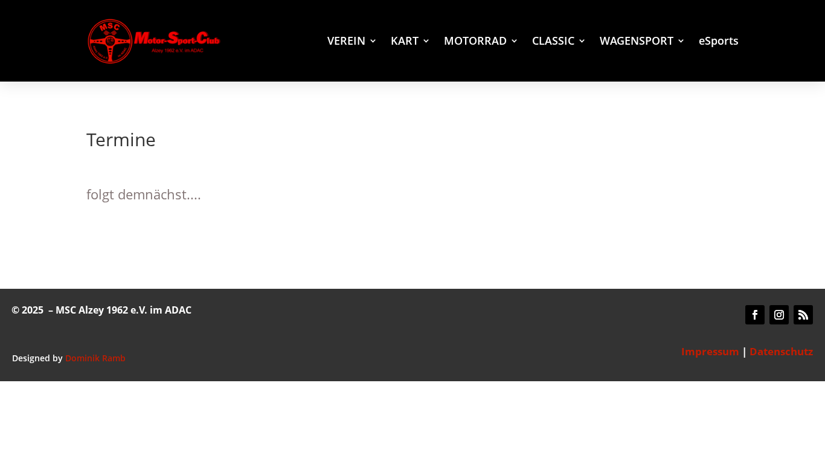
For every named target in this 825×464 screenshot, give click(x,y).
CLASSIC (553, 42)
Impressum (710, 351)
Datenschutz (781, 351)
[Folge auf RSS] (803, 314)
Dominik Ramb (95, 358)
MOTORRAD (475, 42)
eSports (719, 42)
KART (405, 42)
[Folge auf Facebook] (755, 314)
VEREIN (346, 42)
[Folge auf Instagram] (779, 314)
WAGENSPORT (636, 42)
